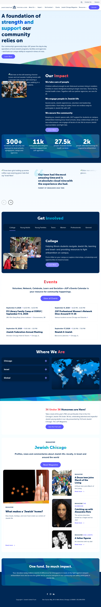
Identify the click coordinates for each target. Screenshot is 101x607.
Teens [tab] (53, 227)
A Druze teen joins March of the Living (84, 480)
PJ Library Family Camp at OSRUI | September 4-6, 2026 (24, 312)
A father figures (83, 538)
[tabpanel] (50, 253)
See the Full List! (54, 427)
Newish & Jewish (63, 332)
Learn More (8, 56)
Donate (94, 7)
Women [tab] (63, 227)
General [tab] (89, 227)
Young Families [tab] (40, 227)
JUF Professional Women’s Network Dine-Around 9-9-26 (73, 312)
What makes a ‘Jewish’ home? (24, 511)
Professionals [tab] (76, 227)
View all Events (50, 298)
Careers (97, 2)
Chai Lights (88, 535)
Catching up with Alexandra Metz (84, 510)
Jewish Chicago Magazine (69, 7)
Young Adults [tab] (25, 227)
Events (58, 7)
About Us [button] (32, 7)
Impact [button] (40, 7)
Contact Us (88, 2)
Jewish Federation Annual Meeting (24, 332)
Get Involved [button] (48, 7)
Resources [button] (82, 7)
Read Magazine (50, 464)
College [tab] (12, 227)
